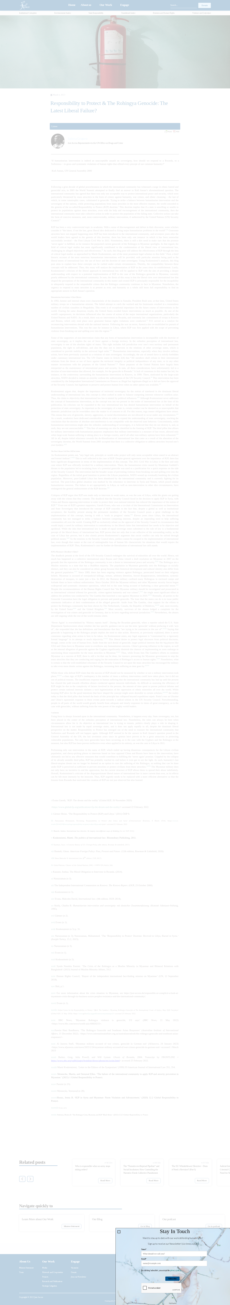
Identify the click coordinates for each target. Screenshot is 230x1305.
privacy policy (175, 1270)
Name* (143, 1249)
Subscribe (172, 1279)
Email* (143, 1259)
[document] (115, 652)
